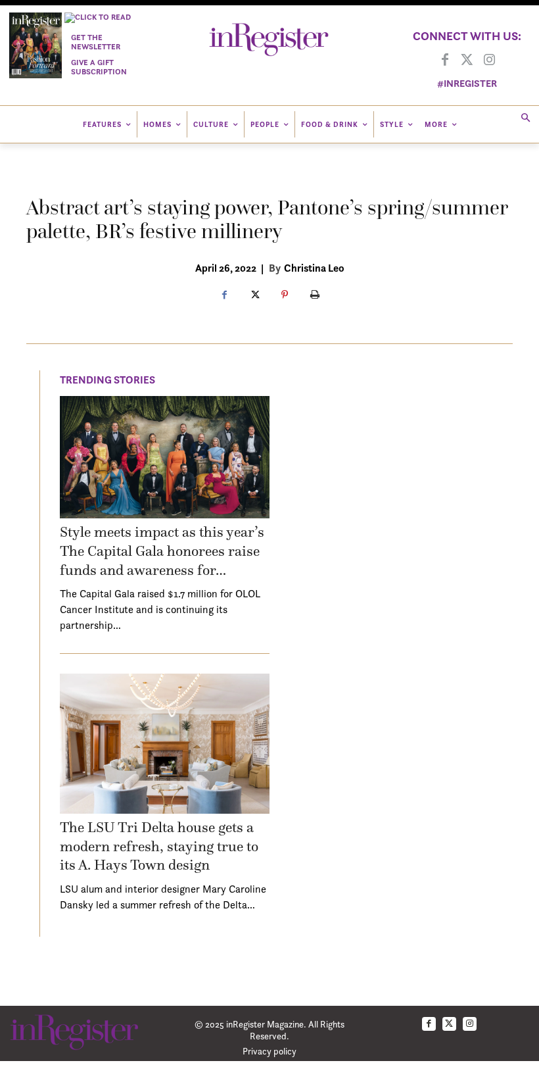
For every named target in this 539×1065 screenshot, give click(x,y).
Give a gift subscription (99, 66)
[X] (254, 295)
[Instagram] (490, 60)
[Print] (315, 295)
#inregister (467, 83)
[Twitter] (467, 60)
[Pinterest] (284, 295)
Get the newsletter (95, 41)
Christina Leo (314, 267)
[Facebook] (445, 60)
